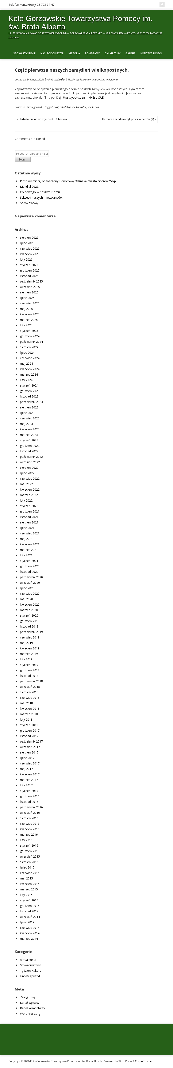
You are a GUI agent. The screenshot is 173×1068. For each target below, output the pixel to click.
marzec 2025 (29, 320)
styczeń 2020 (29, 615)
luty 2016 (26, 840)
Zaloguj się (27, 997)
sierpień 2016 (29, 818)
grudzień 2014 (29, 906)
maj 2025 (26, 309)
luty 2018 (26, 719)
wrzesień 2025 (30, 287)
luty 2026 (26, 259)
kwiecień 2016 (29, 829)
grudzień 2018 (29, 670)
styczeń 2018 (29, 725)
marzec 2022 (29, 495)
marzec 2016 (29, 834)
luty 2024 (26, 380)
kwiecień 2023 (29, 429)
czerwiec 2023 (29, 418)
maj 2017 (26, 769)
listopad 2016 (29, 802)
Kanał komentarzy (32, 1008)
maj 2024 (26, 363)
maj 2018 (26, 703)
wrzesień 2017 (30, 747)
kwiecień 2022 (29, 489)
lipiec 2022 (27, 473)
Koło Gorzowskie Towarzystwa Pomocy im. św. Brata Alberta (80, 22)
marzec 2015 (29, 889)
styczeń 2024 (29, 385)
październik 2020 (31, 577)
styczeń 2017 (29, 791)
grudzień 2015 (29, 851)
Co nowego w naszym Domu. (40, 192)
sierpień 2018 (29, 692)
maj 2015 (26, 878)
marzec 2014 (29, 939)
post (56, 107)
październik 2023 (31, 402)
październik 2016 (31, 807)
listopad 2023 (29, 396)
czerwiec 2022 (29, 478)
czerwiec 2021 (29, 533)
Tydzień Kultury (30, 971)
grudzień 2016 (29, 796)
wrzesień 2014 (30, 917)
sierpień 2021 (29, 522)
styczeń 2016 (29, 845)
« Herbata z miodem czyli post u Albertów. (42, 119)
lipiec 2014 (27, 922)
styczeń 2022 (29, 506)
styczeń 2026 (29, 265)
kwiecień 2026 (29, 254)
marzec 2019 (29, 654)
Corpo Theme (143, 1061)
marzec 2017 (29, 780)
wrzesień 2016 (30, 813)
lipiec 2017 (27, 758)
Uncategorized (34, 107)
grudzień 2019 (29, 621)
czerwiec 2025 (29, 303)
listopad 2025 (29, 276)
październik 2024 (31, 342)
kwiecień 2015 (29, 884)
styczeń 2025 (29, 331)
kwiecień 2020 (29, 604)
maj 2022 (26, 484)
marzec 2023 (29, 435)
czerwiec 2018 (29, 698)
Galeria (130, 53)
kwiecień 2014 (29, 933)
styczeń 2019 (29, 665)
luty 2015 (26, 895)
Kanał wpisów (29, 1003)
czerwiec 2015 (29, 873)
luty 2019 (26, 659)
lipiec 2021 (27, 528)
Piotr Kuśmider (56, 79)
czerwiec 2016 (29, 824)
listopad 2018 (29, 676)
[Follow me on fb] (162, 4)
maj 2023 (26, 424)
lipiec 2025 (27, 298)
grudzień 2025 (29, 270)
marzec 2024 (29, 374)
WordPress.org (30, 1014)
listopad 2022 (29, 451)
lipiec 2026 (27, 243)
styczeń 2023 (29, 440)
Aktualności (28, 960)
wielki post (94, 107)
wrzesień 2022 (30, 462)
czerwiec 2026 (29, 248)
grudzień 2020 (29, 566)
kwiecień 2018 (29, 709)
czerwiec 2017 (29, 763)
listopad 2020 (29, 572)
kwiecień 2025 (29, 314)
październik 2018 (31, 681)
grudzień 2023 (29, 391)
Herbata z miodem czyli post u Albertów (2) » (129, 119)
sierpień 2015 (29, 862)
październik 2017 (31, 741)
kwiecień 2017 (29, 774)
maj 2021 (26, 539)
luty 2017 (26, 785)
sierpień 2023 (29, 407)
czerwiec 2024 (29, 358)
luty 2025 (26, 325)
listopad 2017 (29, 736)
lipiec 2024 (27, 353)
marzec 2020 (29, 610)
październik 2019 (31, 632)
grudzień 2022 (29, 446)
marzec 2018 (29, 714)
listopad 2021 (29, 517)
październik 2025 (31, 281)
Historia (74, 53)
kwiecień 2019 (29, 648)
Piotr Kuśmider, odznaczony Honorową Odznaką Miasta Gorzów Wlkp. (68, 181)
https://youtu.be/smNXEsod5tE (83, 97)
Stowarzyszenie (24, 53)
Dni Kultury (112, 53)
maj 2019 (26, 643)
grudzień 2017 (29, 730)
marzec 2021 (29, 550)
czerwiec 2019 (29, 637)
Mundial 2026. (29, 187)
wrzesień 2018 (30, 687)
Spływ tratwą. (29, 203)
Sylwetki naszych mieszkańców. (41, 197)
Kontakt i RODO (151, 53)
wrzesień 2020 (30, 583)
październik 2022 (31, 457)
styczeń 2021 (29, 561)
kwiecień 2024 (29, 369)
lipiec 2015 (27, 867)
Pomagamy (92, 53)
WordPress (125, 1061)
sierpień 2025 (29, 292)
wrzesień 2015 (30, 856)
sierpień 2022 (29, 468)
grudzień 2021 (29, 511)
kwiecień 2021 (29, 544)
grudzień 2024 (29, 336)
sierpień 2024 (29, 347)
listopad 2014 (29, 911)
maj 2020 (26, 599)
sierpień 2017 (29, 752)
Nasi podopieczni (52, 53)
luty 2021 (26, 555)
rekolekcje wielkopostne (73, 107)
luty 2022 (26, 500)
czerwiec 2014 (29, 928)
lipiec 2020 (27, 588)
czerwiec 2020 (29, 594)
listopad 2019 (29, 626)
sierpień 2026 (29, 238)
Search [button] (22, 159)
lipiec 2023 (27, 413)
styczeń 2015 (29, 900)
